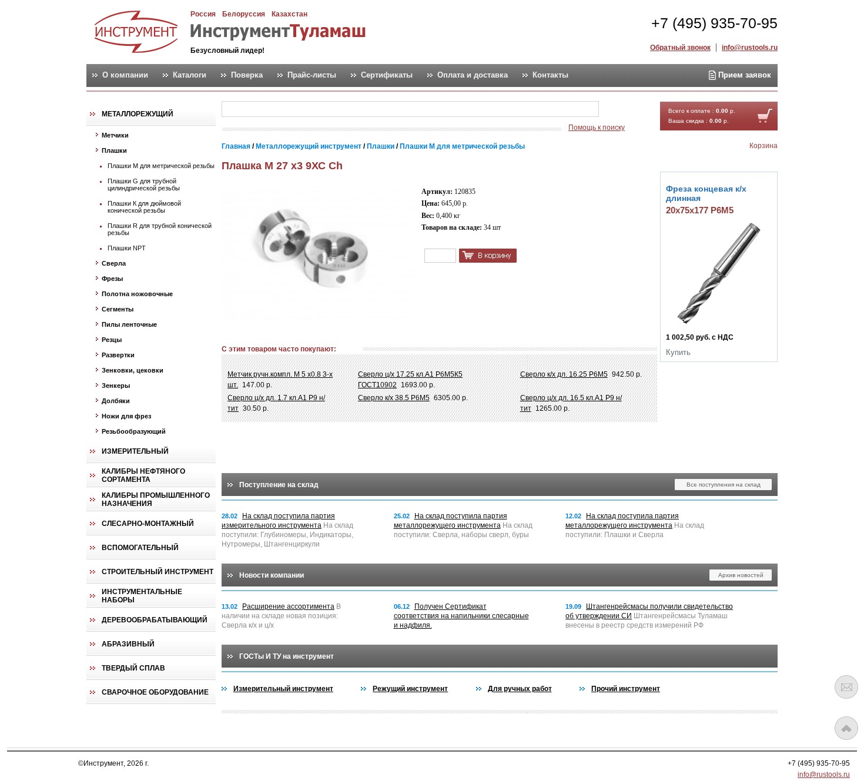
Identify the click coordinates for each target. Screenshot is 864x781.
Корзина (763, 146)
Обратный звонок (680, 47)
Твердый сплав (133, 668)
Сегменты (117, 309)
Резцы (112, 339)
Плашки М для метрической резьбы (161, 165)
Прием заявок (743, 75)
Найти (621, 109)
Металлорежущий (137, 114)
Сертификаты (387, 75)
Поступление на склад (279, 485)
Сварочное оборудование (155, 692)
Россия (203, 14)
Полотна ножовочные (137, 293)
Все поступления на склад (723, 484)
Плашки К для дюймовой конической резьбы (144, 207)
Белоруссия (243, 14)
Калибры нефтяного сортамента (143, 475)
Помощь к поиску (596, 127)
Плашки (114, 150)
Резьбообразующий (134, 431)
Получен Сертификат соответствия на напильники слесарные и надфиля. (461, 615)
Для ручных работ (520, 689)
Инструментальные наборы (142, 596)
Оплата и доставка (472, 75)
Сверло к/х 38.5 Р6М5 (394, 398)
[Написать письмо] (846, 687)
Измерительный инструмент (283, 689)
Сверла (114, 263)
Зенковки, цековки (132, 370)
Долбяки (116, 400)
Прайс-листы (311, 75)
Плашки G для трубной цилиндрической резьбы (144, 184)
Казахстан (289, 14)
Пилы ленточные (129, 324)
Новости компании (271, 575)
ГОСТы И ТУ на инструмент (286, 656)
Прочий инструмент (625, 689)
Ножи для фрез (126, 416)
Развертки (118, 354)
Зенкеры (116, 385)
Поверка (247, 75)
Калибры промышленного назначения (156, 499)
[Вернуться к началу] (846, 728)
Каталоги (189, 75)
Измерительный (135, 451)
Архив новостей (740, 575)
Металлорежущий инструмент (309, 146)
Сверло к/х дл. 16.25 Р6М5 (564, 374)
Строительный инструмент (157, 572)
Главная (236, 146)
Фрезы (112, 278)
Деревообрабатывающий (154, 620)
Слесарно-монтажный (148, 523)
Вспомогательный (140, 548)
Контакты (550, 75)
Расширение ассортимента (288, 606)
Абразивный (128, 644)
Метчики (115, 135)
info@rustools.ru (750, 47)
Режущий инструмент (410, 689)
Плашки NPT (127, 248)
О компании (125, 75)
